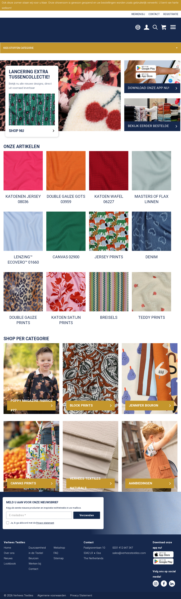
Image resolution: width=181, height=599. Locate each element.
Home (7, 547)
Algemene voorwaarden (51, 595)
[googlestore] (163, 561)
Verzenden (87, 515)
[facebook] (164, 583)
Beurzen (34, 558)
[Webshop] (163, 27)
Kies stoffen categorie (18, 48)
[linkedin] (172, 583)
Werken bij (138, 14)
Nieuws (8, 558)
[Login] (146, 27)
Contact (154, 14)
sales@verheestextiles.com (129, 553)
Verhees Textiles (19, 30)
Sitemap (59, 558)
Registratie (170, 14)
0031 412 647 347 (122, 547)
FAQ (56, 553)
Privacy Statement (81, 595)
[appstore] (163, 554)
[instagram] (156, 583)
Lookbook (10, 563)
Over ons (9, 553)
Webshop (59, 547)
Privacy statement (45, 523)
